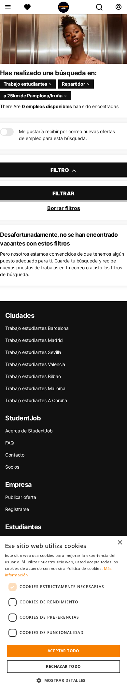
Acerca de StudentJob (29, 430)
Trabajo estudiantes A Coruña (36, 400)
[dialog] (63, 613)
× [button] (119, 542)
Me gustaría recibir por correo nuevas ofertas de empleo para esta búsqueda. (67, 135)
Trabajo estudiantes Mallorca (35, 388)
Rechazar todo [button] (63, 666)
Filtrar (63, 193)
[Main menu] (7, 7)
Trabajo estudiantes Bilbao (33, 376)
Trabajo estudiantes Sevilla (33, 352)
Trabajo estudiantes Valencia (35, 364)
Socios (12, 467)
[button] (63, 680)
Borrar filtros (63, 208)
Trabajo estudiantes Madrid (34, 340)
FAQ (9, 442)
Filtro (60, 170)
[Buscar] (102, 7)
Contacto (14, 455)
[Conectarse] (118, 7)
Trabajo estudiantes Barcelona (37, 328)
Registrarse (17, 509)
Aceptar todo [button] (63, 651)
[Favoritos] (27, 7)
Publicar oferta (20, 497)
